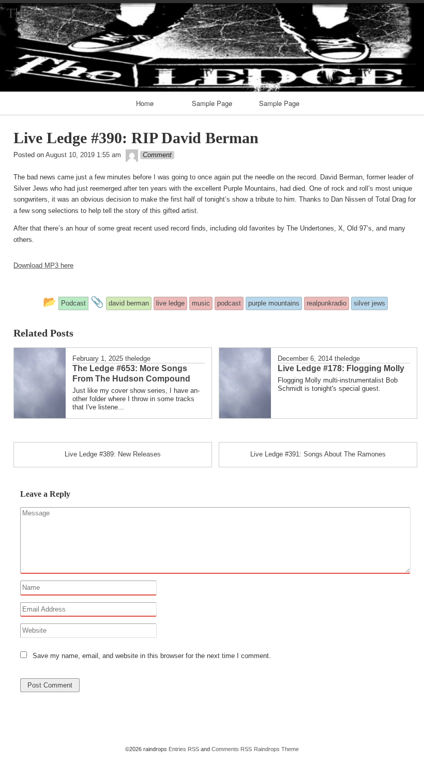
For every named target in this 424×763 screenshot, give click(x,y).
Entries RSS (184, 749)
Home (145, 103)
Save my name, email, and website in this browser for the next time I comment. (152, 656)
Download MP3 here (43, 265)
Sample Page (212, 103)
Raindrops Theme (276, 749)
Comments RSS (231, 749)
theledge (137, 358)
